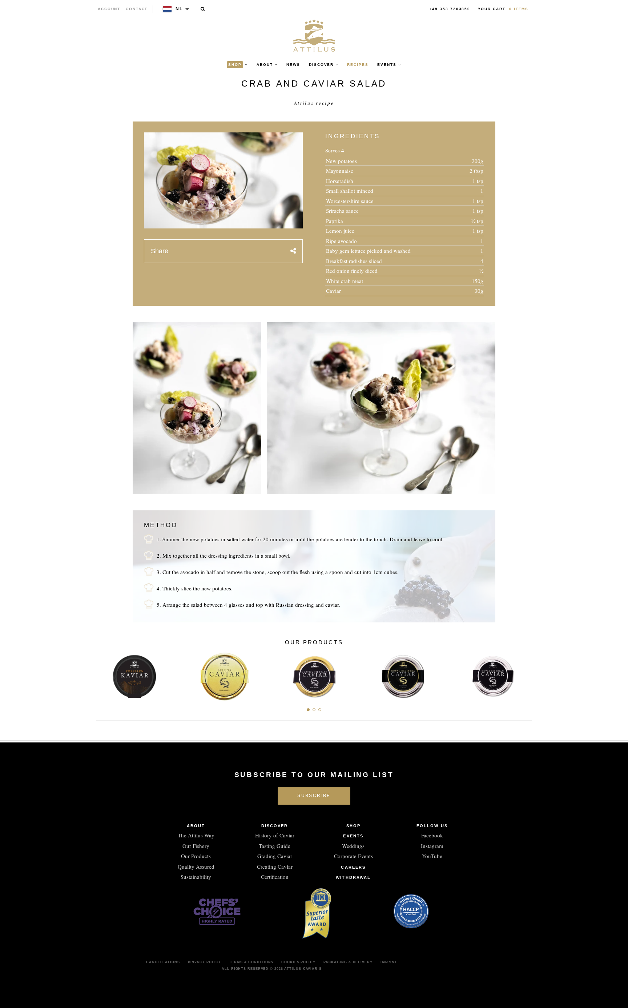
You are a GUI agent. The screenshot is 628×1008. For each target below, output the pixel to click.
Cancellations (163, 962)
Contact (137, 9)
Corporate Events (353, 856)
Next (524, 674)
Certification (275, 876)
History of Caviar (274, 835)
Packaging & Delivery (348, 962)
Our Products (196, 856)
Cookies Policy (298, 962)
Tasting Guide (274, 845)
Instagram (432, 845)
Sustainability (196, 876)
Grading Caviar (274, 856)
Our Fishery (195, 845)
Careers (353, 867)
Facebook (432, 835)
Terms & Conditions (251, 962)
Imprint (389, 962)
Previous (104, 674)
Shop (353, 826)
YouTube (432, 856)
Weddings (353, 845)
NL (179, 8)
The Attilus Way (196, 835)
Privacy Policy (204, 962)
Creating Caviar (275, 866)
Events (353, 836)
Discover (274, 826)
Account (109, 9)
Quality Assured (196, 866)
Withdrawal (353, 877)
